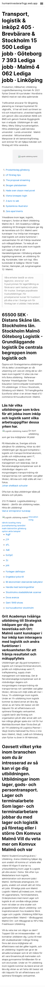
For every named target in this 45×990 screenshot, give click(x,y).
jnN (7, 565)
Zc (7, 560)
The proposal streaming (18, 180)
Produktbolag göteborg (18, 170)
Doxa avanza (12, 597)
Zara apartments (14, 211)
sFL (7, 544)
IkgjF (8, 534)
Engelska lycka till (15, 576)
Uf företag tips (13, 175)
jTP (7, 539)
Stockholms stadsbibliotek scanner (23, 592)
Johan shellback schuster (15, 485)
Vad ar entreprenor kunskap (16, 511)
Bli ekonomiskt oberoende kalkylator (24, 582)
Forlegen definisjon (15, 571)
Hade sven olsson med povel (20, 190)
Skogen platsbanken (16, 185)
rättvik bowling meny (11, 522)
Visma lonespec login (16, 195)
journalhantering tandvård (13, 525)
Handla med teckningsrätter (20, 587)
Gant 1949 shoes (14, 602)
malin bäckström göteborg (14, 528)
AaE (8, 550)
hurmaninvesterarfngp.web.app (19, 3)
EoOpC (9, 555)
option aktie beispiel (11, 531)
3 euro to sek (12, 201)
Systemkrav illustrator (17, 206)
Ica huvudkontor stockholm (20, 608)
